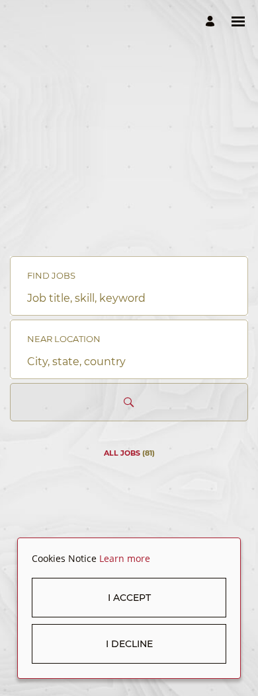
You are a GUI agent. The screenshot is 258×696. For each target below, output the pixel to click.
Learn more (124, 558)
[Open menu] (238, 21)
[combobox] (129, 297)
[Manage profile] (212, 21)
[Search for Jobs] (129, 402)
